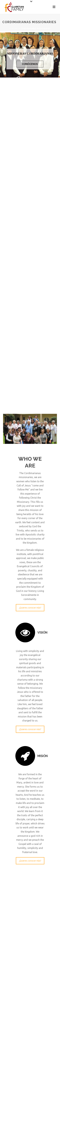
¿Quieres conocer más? (30, 607)
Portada (14, 28)
